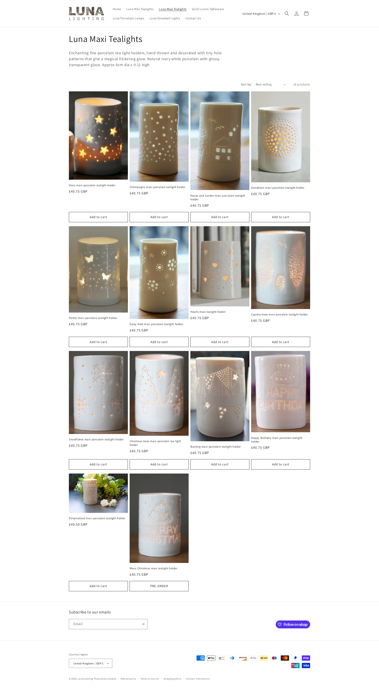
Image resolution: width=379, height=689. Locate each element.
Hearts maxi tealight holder (208, 312)
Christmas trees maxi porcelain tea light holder (155, 443)
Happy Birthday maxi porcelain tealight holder (276, 439)
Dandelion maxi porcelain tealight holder (277, 188)
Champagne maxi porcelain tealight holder (157, 187)
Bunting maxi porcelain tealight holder (215, 446)
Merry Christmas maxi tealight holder (153, 568)
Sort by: (246, 84)
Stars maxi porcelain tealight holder (92, 185)
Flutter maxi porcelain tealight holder (93, 318)
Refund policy (128, 678)
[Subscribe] (143, 624)
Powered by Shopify (105, 678)
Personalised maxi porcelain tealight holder (97, 518)
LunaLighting (85, 678)
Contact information (197, 678)
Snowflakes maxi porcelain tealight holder (96, 439)
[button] (287, 13)
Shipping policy (172, 678)
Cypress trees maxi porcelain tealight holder (279, 314)
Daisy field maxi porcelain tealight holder (156, 324)
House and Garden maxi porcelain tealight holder (217, 197)
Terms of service (150, 678)
